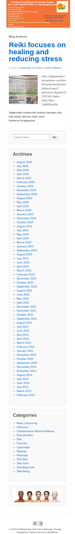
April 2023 (23, 266)
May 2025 (23, 202)
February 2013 (26, 394)
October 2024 (25, 222)
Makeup (22, 451)
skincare (26, 116)
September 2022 (27, 286)
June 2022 (23, 294)
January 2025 (25, 214)
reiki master (15, 116)
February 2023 (26, 274)
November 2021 (26, 310)
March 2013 (24, 390)
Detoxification (25, 435)
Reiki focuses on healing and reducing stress (37, 52)
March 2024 (24, 242)
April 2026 (23, 174)
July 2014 (22, 378)
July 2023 (22, 258)
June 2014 (23, 382)
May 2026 (23, 170)
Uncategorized (27, 120)
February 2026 (26, 182)
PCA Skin (22, 459)
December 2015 (26, 366)
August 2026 (24, 162)
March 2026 (24, 178)
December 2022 (26, 278)
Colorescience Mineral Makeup (35, 431)
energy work (29, 112)
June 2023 (23, 262)
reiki (59, 112)
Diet (19, 439)
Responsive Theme (26, 532)
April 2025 (23, 206)
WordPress (53, 532)
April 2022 (23, 302)
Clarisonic (23, 427)
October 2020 (25, 358)
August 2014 (24, 374)
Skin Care (23, 463)
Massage (22, 455)
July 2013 (22, 386)
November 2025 (26, 190)
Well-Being (23, 471)
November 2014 (26, 370)
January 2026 (25, 186)
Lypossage (23, 447)
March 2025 (24, 210)
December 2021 (26, 306)
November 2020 (26, 354)
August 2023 (24, 254)
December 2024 (26, 218)
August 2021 (24, 322)
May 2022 (23, 298)
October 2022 (25, 282)
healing (41, 112)
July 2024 (22, 230)
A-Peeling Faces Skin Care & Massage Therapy (39, 529)
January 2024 (25, 246)
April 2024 (23, 238)
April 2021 (23, 338)
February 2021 (26, 346)
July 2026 (22, 166)
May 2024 (23, 234)
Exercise (22, 443)
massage (51, 112)
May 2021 (23, 334)
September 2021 (27, 318)
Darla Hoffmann (53, 68)
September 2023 (27, 250)
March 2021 (24, 342)
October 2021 (25, 314)
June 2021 (23, 330)
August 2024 (24, 226)
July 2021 (22, 326)
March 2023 (24, 270)
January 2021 (25, 350)
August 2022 (24, 290)
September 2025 (27, 194)
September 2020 (27, 362)
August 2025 (24, 198)
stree (34, 116)
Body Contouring (27, 423)
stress (41, 116)
